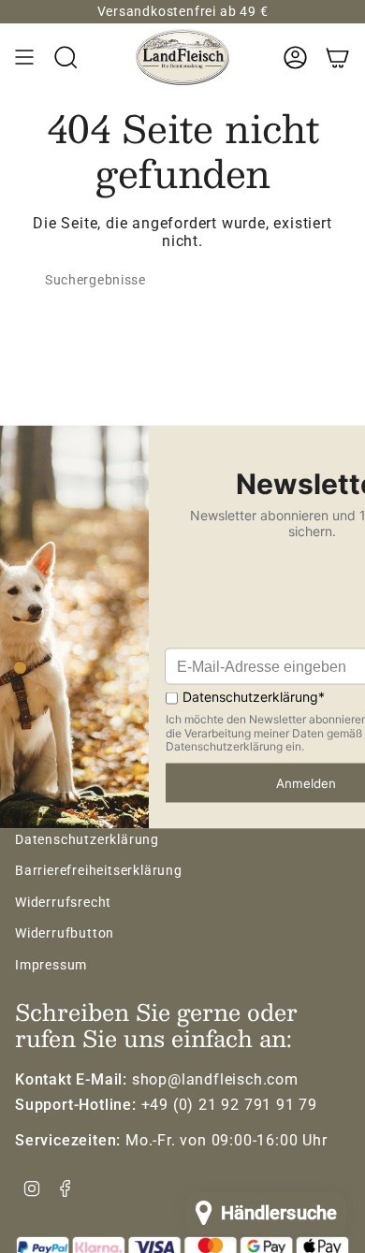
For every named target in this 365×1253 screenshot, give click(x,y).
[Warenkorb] (337, 57)
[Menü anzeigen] (24, 57)
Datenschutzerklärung (87, 839)
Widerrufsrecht (63, 902)
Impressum (51, 964)
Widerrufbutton (64, 932)
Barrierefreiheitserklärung (98, 870)
